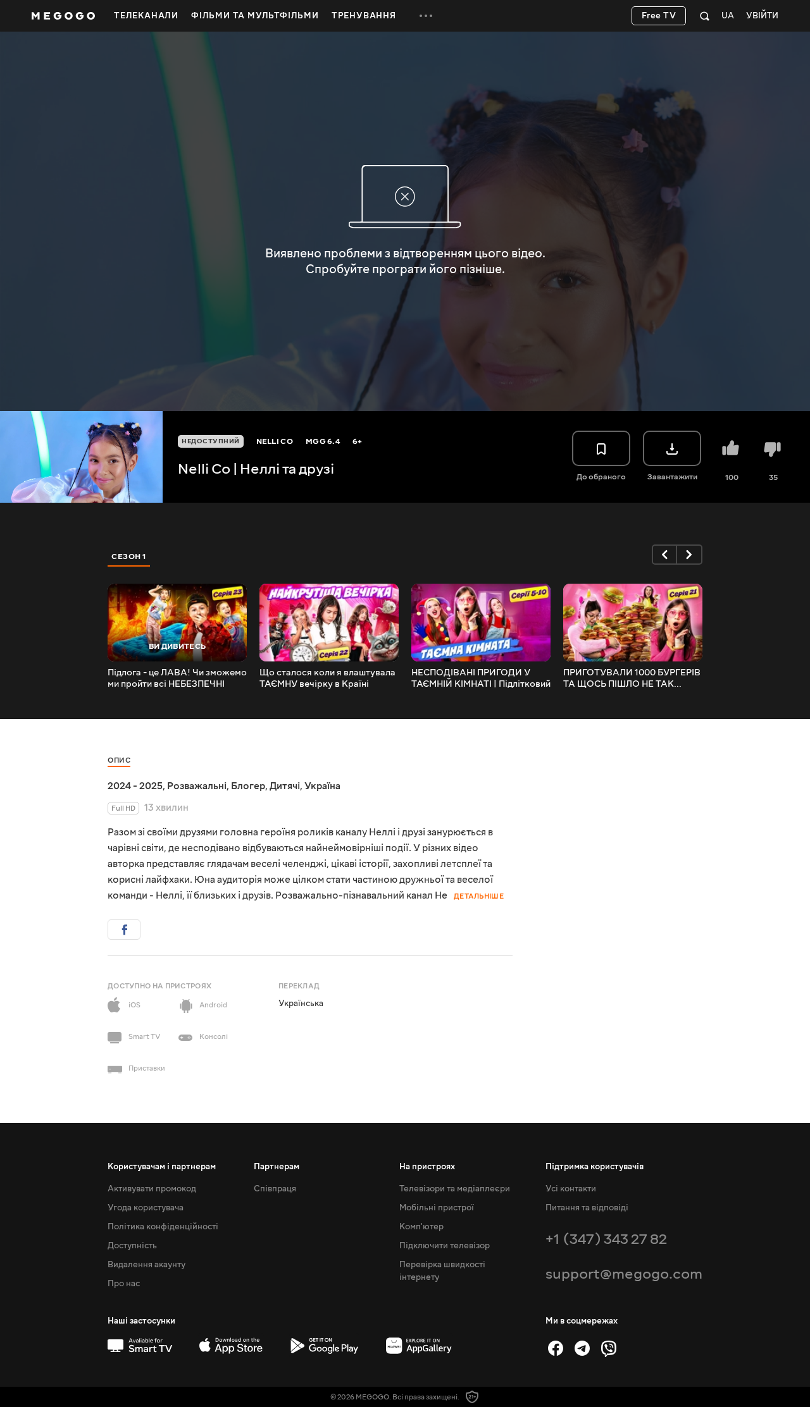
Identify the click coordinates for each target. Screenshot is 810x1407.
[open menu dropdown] (426, 16)
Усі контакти (570, 1189)
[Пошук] (704, 15)
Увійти (762, 16)
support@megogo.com (623, 1274)
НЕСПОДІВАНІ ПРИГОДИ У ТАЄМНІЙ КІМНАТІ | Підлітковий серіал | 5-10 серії (481, 678)
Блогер (248, 786)
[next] (689, 554)
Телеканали (146, 16)
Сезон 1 (129, 556)
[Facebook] (555, 1348)
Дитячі (285, 786)
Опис (119, 760)
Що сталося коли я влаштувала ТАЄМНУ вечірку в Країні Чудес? (327, 678)
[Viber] (609, 1348)
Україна (322, 786)
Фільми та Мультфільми (255, 16)
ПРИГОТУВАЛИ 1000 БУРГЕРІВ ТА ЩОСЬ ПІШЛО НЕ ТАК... (632, 678)
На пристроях (427, 1166)
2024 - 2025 (135, 786)
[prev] (664, 554)
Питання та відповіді (586, 1207)
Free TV (659, 16)
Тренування (364, 16)
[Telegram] (582, 1348)
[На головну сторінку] (63, 16)
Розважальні (197, 786)
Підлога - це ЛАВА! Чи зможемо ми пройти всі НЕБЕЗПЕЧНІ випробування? (177, 678)
